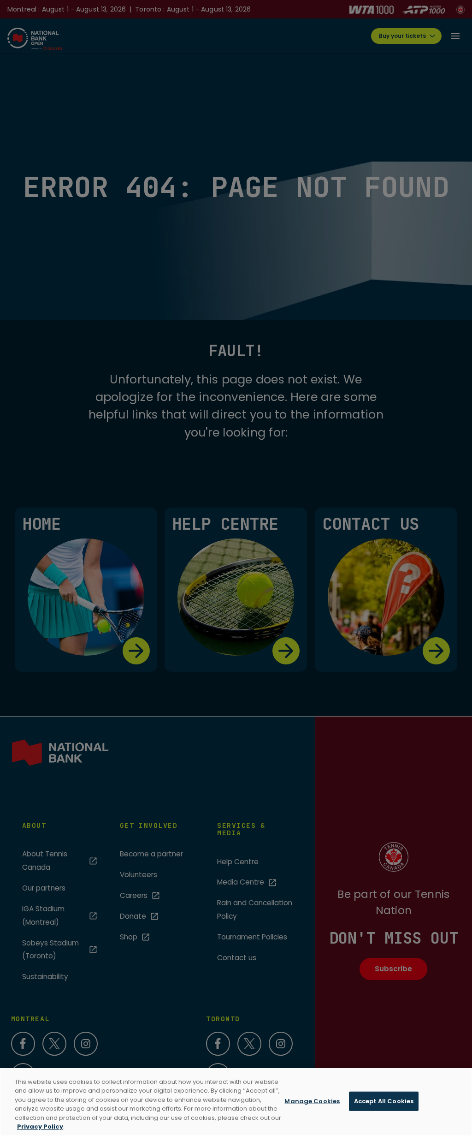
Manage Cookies (312, 1101)
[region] (236, 1102)
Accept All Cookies (383, 1101)
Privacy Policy (40, 1126)
